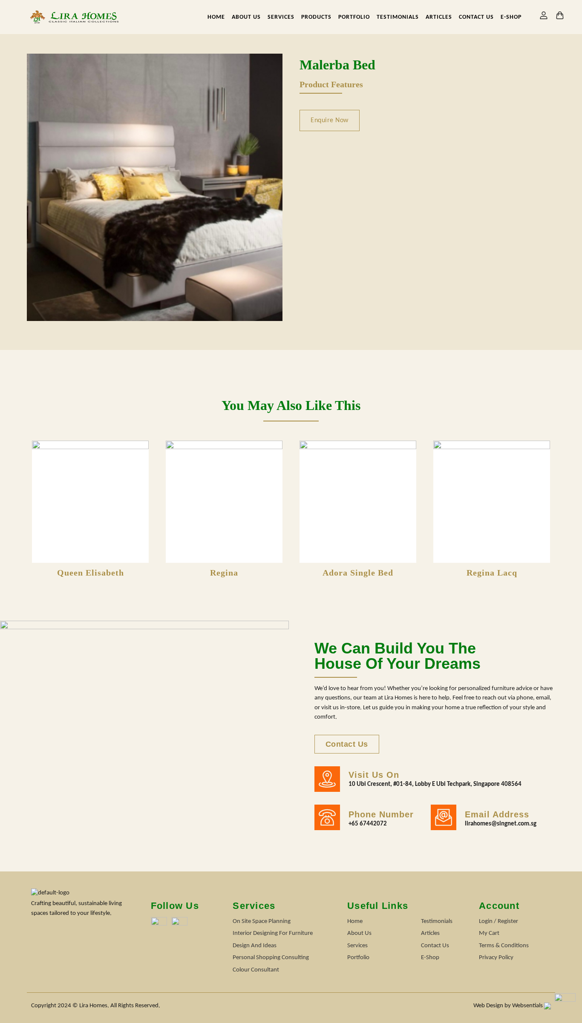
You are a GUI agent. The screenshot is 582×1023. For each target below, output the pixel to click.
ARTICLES (439, 17)
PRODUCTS (316, 17)
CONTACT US (476, 17)
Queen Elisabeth (90, 572)
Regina (224, 572)
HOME (216, 17)
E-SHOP (511, 17)
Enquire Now (330, 120)
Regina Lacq (492, 572)
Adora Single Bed (358, 572)
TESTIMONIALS (398, 17)
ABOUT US (246, 17)
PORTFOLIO (354, 17)
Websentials (528, 1006)
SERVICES (281, 17)
